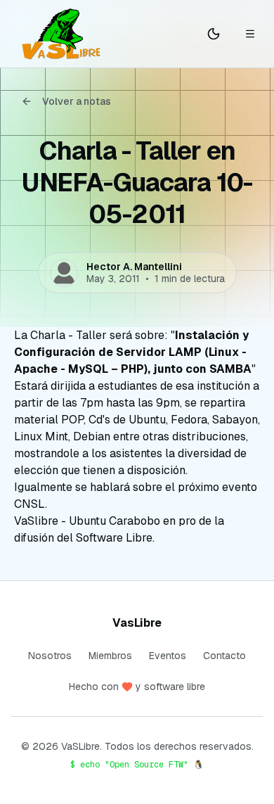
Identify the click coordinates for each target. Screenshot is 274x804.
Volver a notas (76, 101)
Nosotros (50, 655)
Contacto (224, 655)
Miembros (110, 655)
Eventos (167, 655)
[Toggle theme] (213, 33)
